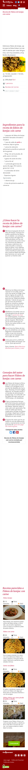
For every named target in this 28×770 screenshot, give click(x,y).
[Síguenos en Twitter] (19, 2)
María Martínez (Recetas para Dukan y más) (15, 347)
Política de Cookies (9, 762)
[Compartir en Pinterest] (17, 433)
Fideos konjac (7, 598)
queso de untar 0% (14, 316)
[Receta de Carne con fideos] (14, 687)
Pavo (7, 91)
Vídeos (9, 5)
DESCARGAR (14, 743)
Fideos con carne (8, 631)
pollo (18, 142)
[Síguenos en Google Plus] (21, 755)
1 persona (9, 83)
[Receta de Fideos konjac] (14, 619)
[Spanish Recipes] (19, 5)
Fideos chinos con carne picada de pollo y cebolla (13, 698)
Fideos (17, 91)
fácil (13, 80)
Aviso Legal (7, 760)
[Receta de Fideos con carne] (14, 653)
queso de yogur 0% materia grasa (14, 425)
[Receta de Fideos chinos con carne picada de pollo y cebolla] (14, 719)
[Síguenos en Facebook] (16, 2)
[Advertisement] (14, 29)
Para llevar (12, 91)
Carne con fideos (8, 666)
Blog (15, 5)
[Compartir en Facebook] (14, 433)
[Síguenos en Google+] (21, 2)
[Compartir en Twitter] (10, 433)
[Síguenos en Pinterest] (24, 2)
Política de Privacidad (18, 760)
